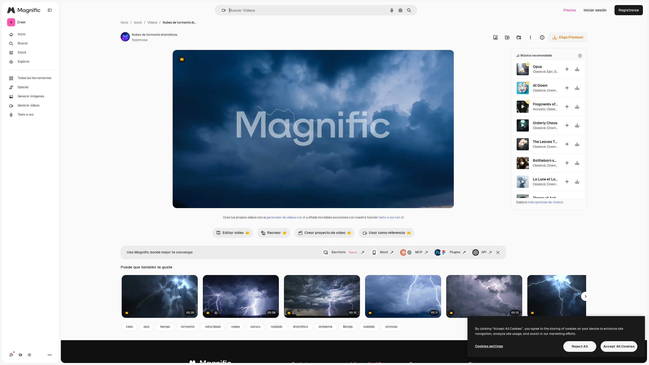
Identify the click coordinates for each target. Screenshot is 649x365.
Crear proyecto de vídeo (321, 234)
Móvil (384, 252)
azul (146, 327)
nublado (276, 327)
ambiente (325, 327)
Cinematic (554, 90)
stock (138, 23)
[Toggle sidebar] (50, 10)
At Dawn (540, 85)
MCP (418, 252)
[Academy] (20, 355)
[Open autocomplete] (222, 10)
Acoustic (539, 109)
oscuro (255, 327)
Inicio (124, 23)
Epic (550, 72)
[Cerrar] (498, 252)
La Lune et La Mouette (545, 179)
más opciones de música (545, 202)
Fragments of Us (545, 104)
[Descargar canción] (577, 69)
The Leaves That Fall (545, 141)
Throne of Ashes (545, 198)
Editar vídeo (230, 234)
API (483, 252)
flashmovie (140, 40)
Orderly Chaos (545, 123)
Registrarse (629, 10)
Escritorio (344, 252)
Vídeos (152, 23)
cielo (129, 327)
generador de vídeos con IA (286, 217)
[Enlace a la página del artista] (125, 37)
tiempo (165, 327)
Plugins (455, 252)
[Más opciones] (530, 37)
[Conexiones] (11, 355)
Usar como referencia (384, 234)
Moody (348, 327)
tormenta (187, 327)
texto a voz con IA (391, 217)
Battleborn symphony (545, 160)
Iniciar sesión (595, 10)
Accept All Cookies (619, 346)
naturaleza (213, 327)
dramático (300, 327)
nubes (235, 327)
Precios (569, 10)
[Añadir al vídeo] (566, 69)
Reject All (580, 346)
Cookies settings (489, 346)
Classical (539, 72)
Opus (537, 66)
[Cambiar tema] (29, 355)
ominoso (391, 327)
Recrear (271, 234)
